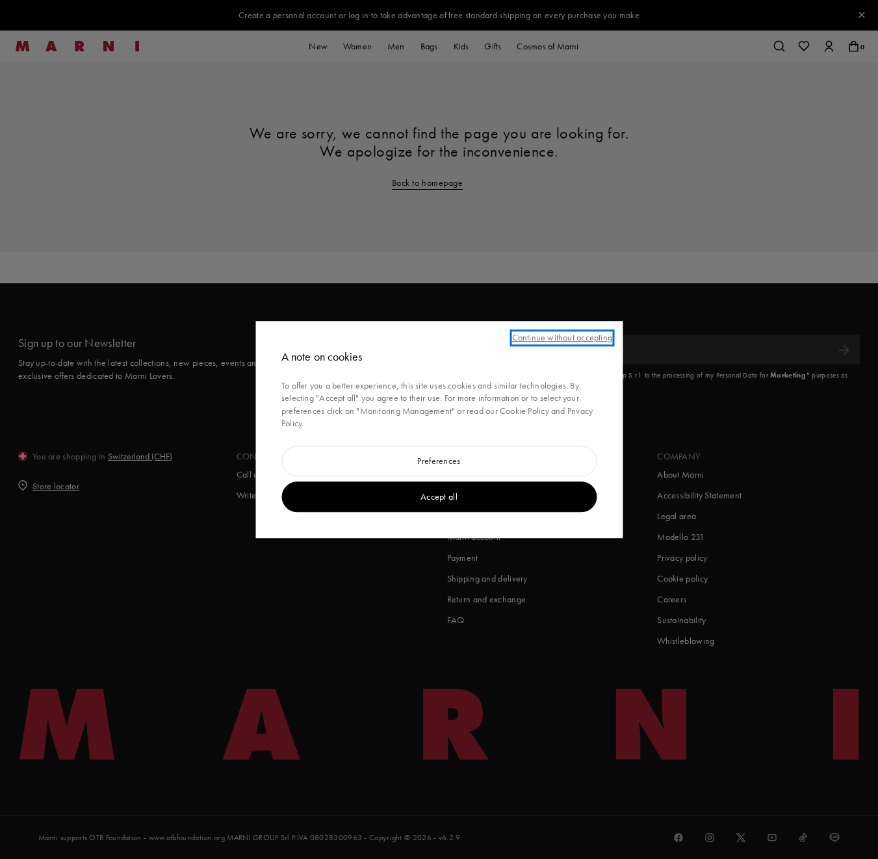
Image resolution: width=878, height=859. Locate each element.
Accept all (439, 496)
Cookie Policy (524, 411)
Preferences (438, 461)
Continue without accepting (562, 337)
